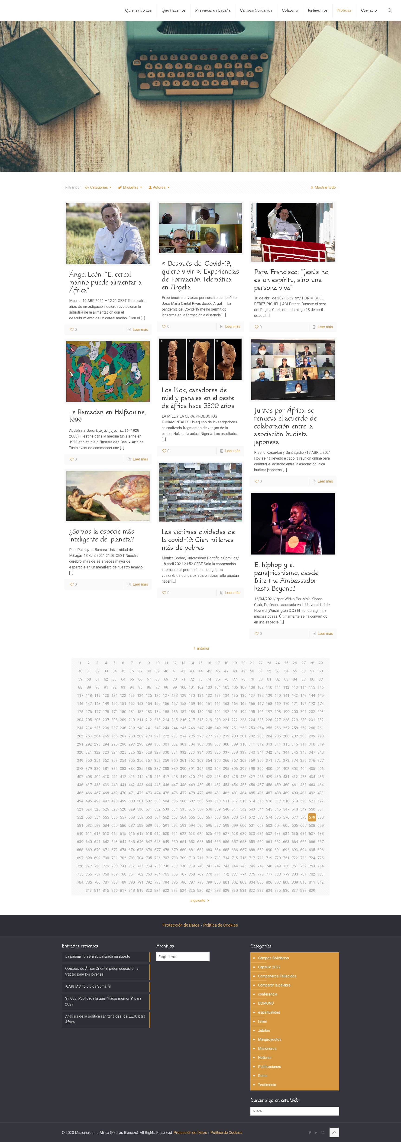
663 (286, 842)
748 (269, 866)
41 (175, 671)
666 (312, 842)
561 (157, 817)
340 (252, 752)
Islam (262, 1021)
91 (106, 687)
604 (278, 825)
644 (123, 842)
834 (269, 890)
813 (89, 890)
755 (80, 874)
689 (260, 850)
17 (218, 663)
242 (157, 728)
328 (149, 752)
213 (157, 720)
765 (166, 874)
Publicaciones (269, 1066)
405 (312, 768)
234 (89, 728)
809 (295, 882)
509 (209, 801)
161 (209, 703)
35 (123, 671)
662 (278, 842)
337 (226, 752)
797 (192, 882)
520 (303, 801)
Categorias (99, 187)
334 (200, 752)
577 (295, 817)
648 (157, 842)
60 (89, 679)
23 (269, 663)
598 (226, 825)
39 (157, 671)
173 (312, 703)
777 (269, 874)
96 (149, 687)
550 (312, 809)
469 (114, 793)
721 (286, 858)
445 (157, 785)
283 (260, 736)
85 (303, 679)
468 (106, 793)
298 (140, 744)
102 (200, 687)
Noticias (265, 1057)
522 (320, 801)
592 (174, 825)
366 (226, 760)
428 (260, 777)
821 (157, 890)
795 (174, 882)
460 (286, 785)
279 (226, 736)
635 (295, 833)
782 (312, 874)
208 (114, 720)
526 (106, 809)
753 (312, 866)
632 (269, 833)
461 (295, 785)
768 (192, 874)
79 (252, 679)
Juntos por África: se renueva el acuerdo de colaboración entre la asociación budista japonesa (285, 426)
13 (183, 663)
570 (235, 817)
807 (278, 882)
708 (174, 858)
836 (286, 890)
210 (132, 720)
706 (157, 858)
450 (200, 785)
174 (320, 703)
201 (303, 712)
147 (89, 703)
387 (157, 768)
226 (269, 720)
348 (320, 752)
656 (226, 842)
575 (278, 817)
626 (217, 833)
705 (149, 858)
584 (106, 825)
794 (166, 882)
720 (278, 858)
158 (183, 703)
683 (209, 850)
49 (243, 671)
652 (192, 842)
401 (278, 768)
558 (132, 817)
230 (303, 720)
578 (303, 817)
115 (312, 687)
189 (200, 712)
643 (114, 842)
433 (303, 777)
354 (123, 760)
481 (217, 793)
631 (260, 833)
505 (174, 801)
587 (132, 825)
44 (200, 671)
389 (174, 768)
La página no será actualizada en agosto (97, 956)
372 (278, 760)
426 (243, 777)
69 (166, 679)
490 (295, 793)
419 (183, 777)
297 (132, 744)
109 (260, 687)
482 (226, 793)
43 (192, 671)
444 (149, 785)
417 (166, 777)
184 (157, 712)
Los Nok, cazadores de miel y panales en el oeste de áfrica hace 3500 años (198, 398)
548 (295, 809)
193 (235, 712)
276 (200, 736)
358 (157, 760)
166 (252, 703)
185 (166, 712)
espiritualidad (269, 1012)
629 (243, 833)
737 (174, 866)
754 (320, 866)
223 (243, 720)
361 (183, 760)
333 (192, 752)
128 (174, 695)
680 (183, 850)
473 (149, 793)
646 (140, 842)
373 (286, 760)
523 (80, 809)
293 (97, 744)
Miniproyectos (269, 1039)
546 (278, 809)
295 (114, 744)
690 (269, 850)
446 (166, 785)
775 (252, 874)
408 (89, 777)
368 (243, 760)
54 (286, 671)
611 (89, 833)
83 (286, 679)
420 (192, 777)
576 (286, 817)
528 (123, 809)
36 (132, 671)
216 (183, 720)
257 (286, 728)
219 (209, 720)
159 (192, 703)
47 (226, 671)
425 (235, 777)
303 (183, 744)
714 (226, 858)
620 (166, 833)
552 (80, 817)
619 (157, 833)
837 (295, 890)
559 (140, 817)
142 (295, 695)
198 (278, 712)
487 (269, 793)
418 (174, 777)
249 (217, 728)
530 (140, 809)
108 (252, 687)
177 (97, 712)
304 (192, 744)
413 (132, 777)
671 (106, 850)
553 (89, 817)
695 (312, 850)
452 (217, 785)
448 (183, 785)
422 (209, 777)
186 (174, 712)
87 (321, 679)
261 (320, 728)
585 (114, 825)
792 (149, 882)
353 (114, 760)
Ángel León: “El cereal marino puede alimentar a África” (105, 282)
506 (183, 801)
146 (80, 703)
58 (321, 671)
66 (140, 679)
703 (132, 858)
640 (89, 842)
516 (269, 801)
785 (89, 882)
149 (106, 703)
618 (149, 833)
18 (226, 663)
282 (252, 736)
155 (157, 703)
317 (303, 744)
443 (140, 785)
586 (123, 825)
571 (243, 817)
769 (200, 874)
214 (166, 720)
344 (286, 752)
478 (192, 793)
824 (183, 890)
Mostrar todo (325, 187)
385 (140, 768)
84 (295, 679)
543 (252, 809)
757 (97, 874)
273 (174, 736)
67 (149, 679)
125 (149, 695)
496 (97, 801)
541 (235, 809)
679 (174, 850)
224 (252, 720)
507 (192, 801)
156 (166, 703)
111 (278, 687)
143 (303, 695)
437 (89, 785)
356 (140, 760)
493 (320, 793)
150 (114, 703)
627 (226, 833)
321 (89, 752)
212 (149, 720)
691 (278, 850)
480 (209, 793)
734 (149, 866)
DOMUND (266, 1003)
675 (140, 850)
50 (252, 671)
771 (217, 874)
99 (175, 687)
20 (243, 663)
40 (166, 671)
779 (286, 874)
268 (132, 736)
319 (320, 744)
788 (114, 882)
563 (174, 817)
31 (89, 671)
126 (157, 695)
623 (192, 833)
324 (114, 752)
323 (106, 752)
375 (303, 760)
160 (200, 703)
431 (286, 777)
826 (200, 890)
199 (286, 712)
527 (114, 809)
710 (192, 858)
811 (312, 882)
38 (149, 671)
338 (235, 752)
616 (132, 833)
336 (217, 752)
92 (115, 687)
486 (260, 793)
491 (303, 793)
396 (235, 768)
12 (175, 663)
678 (166, 850)
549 (303, 809)
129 (183, 695)
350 (89, 760)
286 (286, 736)
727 (89, 866)
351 (97, 760)
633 (278, 833)
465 (80, 793)
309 (235, 744)
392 (200, 768)
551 (320, 809)
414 (140, 777)
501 (140, 801)
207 (106, 720)
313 (269, 744)
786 (97, 882)
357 (149, 760)
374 (295, 760)
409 (97, 777)
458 (269, 785)
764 (157, 874)
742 (217, 866)
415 (149, 777)
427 (252, 777)
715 (235, 858)
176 (89, 712)
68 (157, 679)
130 (192, 695)
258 (295, 728)
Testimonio (267, 1085)
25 (286, 663)
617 (140, 833)
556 (114, 817)
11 (166, 663)
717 (252, 858)
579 (312, 817)
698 (89, 858)
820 (149, 890)
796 (183, 882)
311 (252, 744)
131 (200, 695)
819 (140, 890)
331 (174, 752)
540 (226, 809)
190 (209, 712)
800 (217, 882)
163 (226, 703)
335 (209, 752)
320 (80, 752)
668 (80, 850)
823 (174, 890)
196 (260, 712)
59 (80, 679)
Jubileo (264, 1030)
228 (286, 720)
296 (123, 744)
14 (192, 663)
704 (140, 858)
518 (286, 801)
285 (278, 736)
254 (260, 728)
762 (140, 874)
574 (269, 817)
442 (132, 785)
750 (286, 866)
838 (303, 890)
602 (260, 825)
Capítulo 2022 (269, 967)
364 (209, 760)
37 (140, 671)
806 (269, 882)
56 (303, 671)
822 (166, 890)
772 (226, 874)
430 (278, 777)
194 (243, 712)
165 (243, 703)
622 (183, 833)
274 (183, 736)
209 (123, 720)
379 (89, 768)
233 (80, 728)
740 (200, 866)
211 (140, 720)
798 (200, 882)
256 (278, 728)
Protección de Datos (181, 925)
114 (303, 687)
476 (174, 793)
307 (217, 744)
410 (106, 777)
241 (149, 728)
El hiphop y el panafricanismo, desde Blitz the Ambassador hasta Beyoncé (286, 577)
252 (243, 728)
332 (183, 752)
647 (149, 842)
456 (252, 785)
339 (243, 752)
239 (132, 728)
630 (252, 833)
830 (235, 890)
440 (114, 785)
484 (243, 793)
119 (97, 695)
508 (200, 801)
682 (200, 850)
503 (157, 801)
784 (80, 882)
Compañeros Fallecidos (277, 976)
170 (286, 703)
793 (157, 882)
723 (303, 858)
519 (295, 801)
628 (235, 833)
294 (106, 744)
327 (140, 752)
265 (106, 736)
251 (235, 728)
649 (166, 842)
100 (183, 687)
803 (243, 882)
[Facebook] (309, 1133)
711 (200, 858)
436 (80, 785)
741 (209, 866)
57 (312, 671)
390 (183, 768)
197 (269, 712)
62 (106, 679)
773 (235, 874)
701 (114, 858)
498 (114, 801)
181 (132, 712)
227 (278, 720)
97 (157, 687)
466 (89, 793)
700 (106, 858)
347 (312, 752)
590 (157, 825)
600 (243, 825)
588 (140, 825)
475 (166, 793)
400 (269, 768)
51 (261, 671)
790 (132, 882)
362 (192, 760)
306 (209, 744)
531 (149, 809)
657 (235, 842)
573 (260, 817)
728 (97, 866)
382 (114, 768)
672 (114, 850)
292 (89, 744)
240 (140, 728)
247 (200, 728)
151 (123, 703)
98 (166, 687)
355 (132, 760)
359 (166, 760)
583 (97, 825)
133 (217, 695)
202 (312, 712)
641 (97, 842)
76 (226, 679)
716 (243, 858)
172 (303, 703)
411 (114, 777)
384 (132, 768)
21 (252, 663)
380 (97, 768)
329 (157, 752)
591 (166, 825)
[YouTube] (316, 1133)
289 (312, 736)
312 (260, 744)
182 (140, 712)
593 (183, 825)
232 (320, 720)
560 (149, 817)
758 (106, 874)
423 (217, 777)
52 (269, 671)
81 (269, 679)
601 (252, 825)
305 (200, 744)
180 (123, 712)
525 (97, 809)
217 (192, 720)
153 (140, 703)
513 (243, 801)
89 (89, 687)
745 (243, 866)
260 (312, 728)
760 (123, 874)
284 (269, 736)
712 (209, 858)
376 (312, 760)
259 (303, 728)
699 (97, 858)
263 (89, 736)
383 (123, 768)
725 (320, 858)
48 (235, 671)
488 (278, 793)
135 (235, 695)
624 (200, 833)
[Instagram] (322, 1133)
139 (269, 695)
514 (252, 801)
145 (320, 695)
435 (320, 777)
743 (226, 866)
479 (200, 793)
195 (252, 712)
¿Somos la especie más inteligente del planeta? (101, 535)
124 (140, 695)
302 (174, 744)
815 (106, 890)
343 (278, 752)
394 (217, 768)
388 (166, 768)
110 (269, 687)
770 (209, 874)
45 (209, 671)
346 (303, 752)
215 (174, 720)
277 (209, 736)
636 (303, 833)
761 (132, 874)
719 (269, 858)
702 (123, 858)
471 (132, 793)
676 (149, 850)
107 (243, 687)
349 (80, 760)
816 (114, 890)
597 (217, 825)
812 (320, 882)
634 (286, 833)
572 (252, 817)
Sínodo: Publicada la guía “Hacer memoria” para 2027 (103, 1001)
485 (252, 793)
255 (269, 728)
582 (89, 825)
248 (209, 728)
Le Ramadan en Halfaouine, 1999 (107, 416)
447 (174, 785)
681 (192, 850)
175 (80, 712)
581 (80, 825)
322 (97, 752)
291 (80, 744)
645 (132, 842)
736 (166, 866)
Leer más (140, 329)
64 (123, 679)
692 (286, 850)
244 (174, 728)
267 (123, 736)
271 (157, 736)
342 (269, 752)
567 (209, 817)
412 (123, 777)
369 (252, 760)
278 (217, 736)
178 (106, 712)
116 (320, 687)
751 (295, 866)
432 (295, 777)
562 (166, 817)
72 (192, 679)
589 (149, 825)
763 (149, 874)
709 (183, 858)
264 (97, 736)
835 (278, 890)
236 (106, 728)
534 (174, 809)
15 (200, 663)
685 (226, 850)
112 (286, 687)
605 (286, 825)
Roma (262, 1076)
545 (269, 809)
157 (174, 703)
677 (157, 850)
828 (217, 890)
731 (123, 866)
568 (217, 817)
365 (217, 760)
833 (260, 890)
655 (217, 842)
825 (192, 890)
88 (80, 687)
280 (235, 736)
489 (286, 793)
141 (286, 695)
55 (295, 671)
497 (106, 801)
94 (132, 687)
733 (140, 866)
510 (217, 801)
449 (192, 785)
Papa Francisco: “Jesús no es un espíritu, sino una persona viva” (291, 280)
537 (200, 809)
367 (235, 760)
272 (166, 736)
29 (321, 663)
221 (226, 720)
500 (132, 801)
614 (114, 833)
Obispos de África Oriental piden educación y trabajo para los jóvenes (101, 971)
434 (312, 777)
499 (123, 801)
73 (200, 679)
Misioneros (267, 1048)
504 (166, 801)
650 (174, 842)
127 (166, 695)
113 (295, 687)
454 (235, 785)
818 (132, 890)
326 (132, 752)
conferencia (267, 994)
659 (252, 842)
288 (303, 736)
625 (209, 833)
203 (320, 712)
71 (183, 679)
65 (132, 679)
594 (192, 825)
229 (295, 720)
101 (192, 687)
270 (149, 736)
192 (226, 712)
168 (269, 703)
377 (320, 760)
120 (106, 695)
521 (312, 801)
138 (260, 695)
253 (252, 728)
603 (269, 825)
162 (217, 703)
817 (123, 890)
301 (166, 744)
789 (123, 882)
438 (97, 785)
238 (123, 728)
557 (123, 817)
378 (80, 768)
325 (123, 752)
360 (174, 760)
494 (80, 801)
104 (217, 687)
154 (149, 703)
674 (132, 850)
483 (235, 793)
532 (157, 809)
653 (200, 842)
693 (295, 850)
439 (106, 785)
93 (123, 687)
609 (320, 825)
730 (114, 866)
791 (140, 882)
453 (226, 785)
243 (166, 728)
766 (174, 874)
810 (303, 882)
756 (89, 874)
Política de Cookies (220, 925)
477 (183, 793)
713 (217, 858)
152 (132, 703)
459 (278, 785)
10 (157, 663)
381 (106, 768)
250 (226, 728)
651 (183, 842)
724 (312, 858)
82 (278, 679)
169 (278, 703)
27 (303, 663)
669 (89, 850)
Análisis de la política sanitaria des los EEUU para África (105, 1019)
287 (295, 736)
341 (260, 752)
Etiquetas (130, 187)
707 (166, 858)
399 (260, 768)
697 (80, 858)
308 (226, 744)
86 (312, 679)
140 (278, 695)
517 (278, 801)
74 (209, 679)
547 (286, 809)
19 (235, 663)
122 (123, 695)
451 (209, 785)
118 (89, 695)
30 (80, 671)
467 (97, 793)
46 (218, 671)
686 (235, 850)
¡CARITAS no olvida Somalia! (88, 986)
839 (312, 890)
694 (303, 850)
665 (303, 842)
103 (209, 687)
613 (106, 833)
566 (200, 817)
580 (320, 817)
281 (243, 736)
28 (312, 663)
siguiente (197, 900)
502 (149, 801)
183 (149, 712)
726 (80, 866)
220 (217, 720)
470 (123, 793)
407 (80, 777)
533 (166, 809)
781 (303, 874)
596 (209, 825)
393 (209, 768)
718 (260, 858)
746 (252, 866)
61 (97, 679)
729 (106, 866)
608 (312, 825)
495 (89, 801)
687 (243, 850)
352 (106, 760)
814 (97, 890)
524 (89, 809)
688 (252, 850)
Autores (159, 187)
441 (123, 785)
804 (252, 882)
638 (320, 833)
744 (235, 866)
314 (278, 744)
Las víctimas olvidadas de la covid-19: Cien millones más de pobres (198, 540)
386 (149, 768)
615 (123, 833)
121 (114, 695)
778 (278, 874)
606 (295, 825)
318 (312, 744)
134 (226, 695)
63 (115, 679)
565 (192, 817)
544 (260, 809)
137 (252, 695)
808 (286, 882)
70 (175, 679)
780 (295, 874)
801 (226, 882)
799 (209, 882)
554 (97, 817)
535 (183, 809)
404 (303, 768)
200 (295, 712)
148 (97, 703)
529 (132, 809)
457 (260, 785)
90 (97, 687)
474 (157, 793)
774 (243, 874)
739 (192, 866)
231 (312, 720)
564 (183, 817)
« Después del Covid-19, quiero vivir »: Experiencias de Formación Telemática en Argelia (200, 276)
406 (320, 768)
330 (166, 752)
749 (278, 866)
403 (295, 768)
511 (226, 801)
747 (260, 866)
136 (243, 695)
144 (312, 695)
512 (235, 801)
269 (140, 736)
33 (106, 671)
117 (80, 695)
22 (261, 663)
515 (260, 801)
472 (140, 793)
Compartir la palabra (274, 985)
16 (209, 663)
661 (269, 842)
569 (226, 817)
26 (295, 663)
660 (260, 842)
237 (114, 728)
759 (114, 874)
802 (235, 882)
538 (209, 809)
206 (97, 720)
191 (217, 712)
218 (200, 720)
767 (183, 874)
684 (217, 850)
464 (320, 785)
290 (320, 736)
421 (200, 777)
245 (183, 728)
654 (209, 842)
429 (269, 777)
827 (209, 890)
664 (295, 842)
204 (80, 720)
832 (252, 890)
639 (80, 842)
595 (200, 825)
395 (226, 768)
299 (149, 744)
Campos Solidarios (273, 958)
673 (123, 850)
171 (295, 703)
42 (183, 671)
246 (192, 728)
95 (140, 687)
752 (303, 866)
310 (243, 744)
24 (278, 663)
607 (303, 825)
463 (312, 785)
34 (115, 671)
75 (218, 679)
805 (260, 882)
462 (303, 785)
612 (97, 833)
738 (183, 866)
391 (192, 768)
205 (89, 720)
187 (183, 712)
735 (157, 866)
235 (97, 728)
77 (235, 679)
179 (114, 712)
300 (157, 744)
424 (226, 777)
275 (192, 736)
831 (243, 890)
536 (192, 809)
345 (295, 752)
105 (226, 687)
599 (235, 825)
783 (320, 874)
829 (226, 890)
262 (80, 736)
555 (106, 817)
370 (260, 760)
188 (192, 712)
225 (260, 720)
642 (106, 842)
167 (260, 703)
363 (200, 760)
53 (278, 671)
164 (235, 703)
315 (286, 744)
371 (269, 760)
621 (174, 833)
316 (295, 744)
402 (286, 768)
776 (260, 874)
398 (252, 768)
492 (312, 793)
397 (243, 768)
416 (157, 777)
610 (80, 833)
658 (243, 842)
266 (114, 736)
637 (312, 833)
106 (235, 687)
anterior (203, 648)
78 (243, 679)
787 (106, 882)
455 (243, 785)
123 (132, 695)
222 (235, 720)
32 (97, 671)
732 (132, 866)
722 (295, 858)
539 (217, 809)
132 (209, 695)
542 (243, 809)
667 (320, 842)
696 (320, 850)
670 (97, 850)
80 (261, 679)
